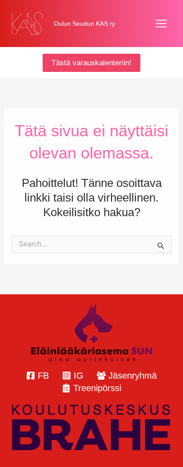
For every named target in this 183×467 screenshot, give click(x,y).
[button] (91, 63)
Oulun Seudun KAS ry (84, 23)
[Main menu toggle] (162, 23)
